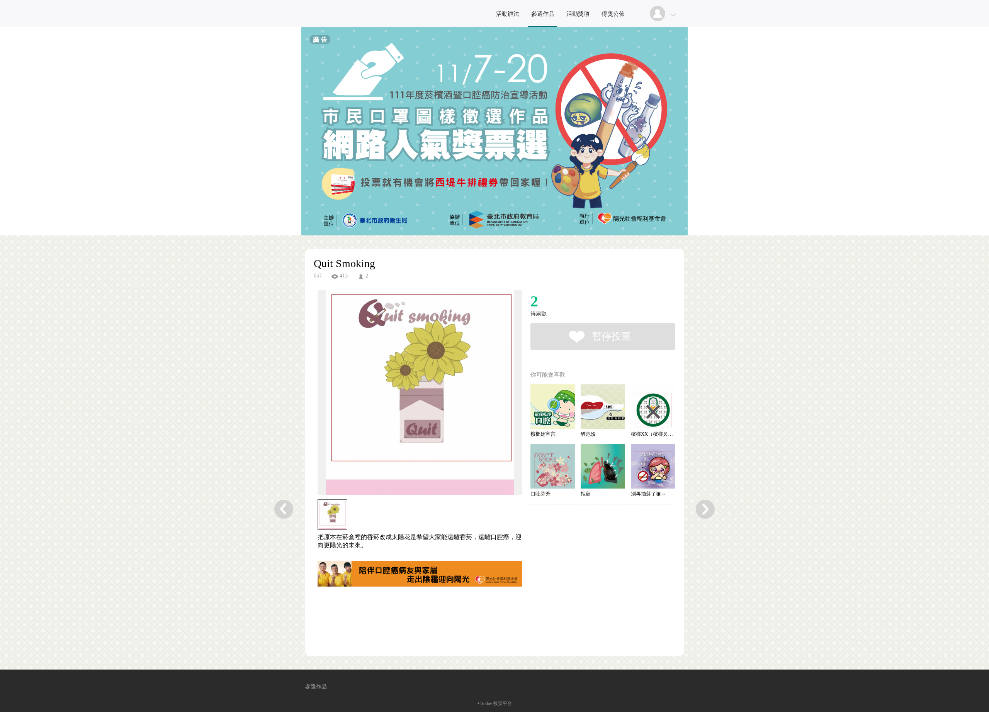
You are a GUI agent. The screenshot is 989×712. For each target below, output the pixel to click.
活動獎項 (578, 14)
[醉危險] (603, 406)
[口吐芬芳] (552, 466)
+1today (484, 703)
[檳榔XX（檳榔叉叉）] (653, 406)
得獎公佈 (613, 14)
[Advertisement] (408, 622)
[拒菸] (603, 466)
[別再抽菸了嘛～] (653, 466)
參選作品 (542, 14)
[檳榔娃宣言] (552, 406)
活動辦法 (507, 14)
